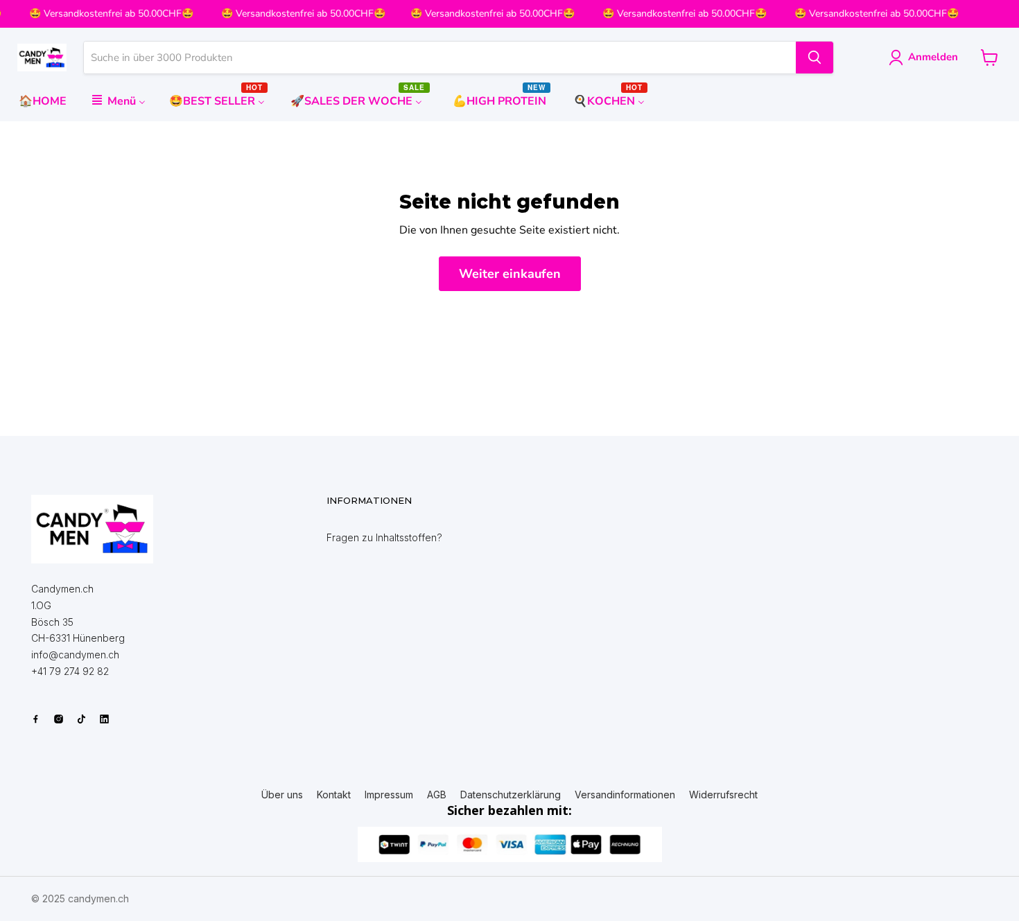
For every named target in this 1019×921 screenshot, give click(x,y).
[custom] (35, 719)
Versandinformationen (625, 794)
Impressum (389, 794)
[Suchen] (814, 57)
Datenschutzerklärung (510, 794)
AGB (436, 794)
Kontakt (334, 794)
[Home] (92, 529)
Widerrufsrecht (723, 794)
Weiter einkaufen (510, 273)
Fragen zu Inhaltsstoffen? (384, 537)
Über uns (282, 794)
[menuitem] (42, 101)
